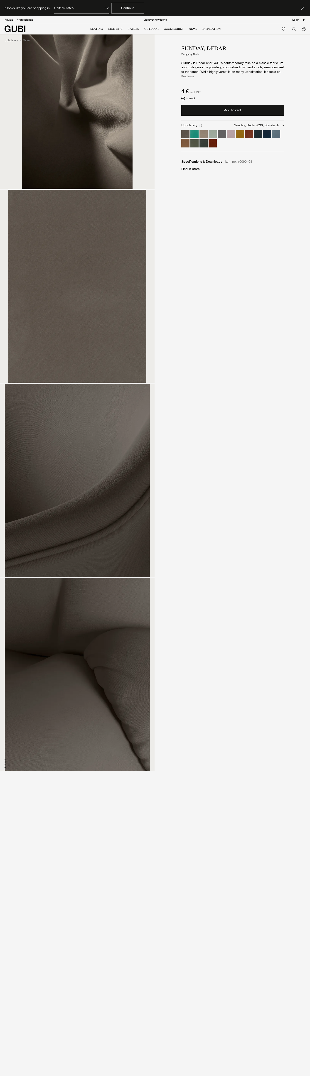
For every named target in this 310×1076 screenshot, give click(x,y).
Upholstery (11, 40)
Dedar (196, 54)
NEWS (193, 28)
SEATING (96, 28)
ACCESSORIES (173, 28)
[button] (303, 28)
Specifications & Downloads (201, 161)
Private (9, 19)
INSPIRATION (211, 28)
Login (295, 19)
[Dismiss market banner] (302, 8)
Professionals (25, 19)
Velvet (26, 40)
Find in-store (190, 169)
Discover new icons (155, 19)
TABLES (133, 28)
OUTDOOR (151, 28)
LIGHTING (115, 28)
